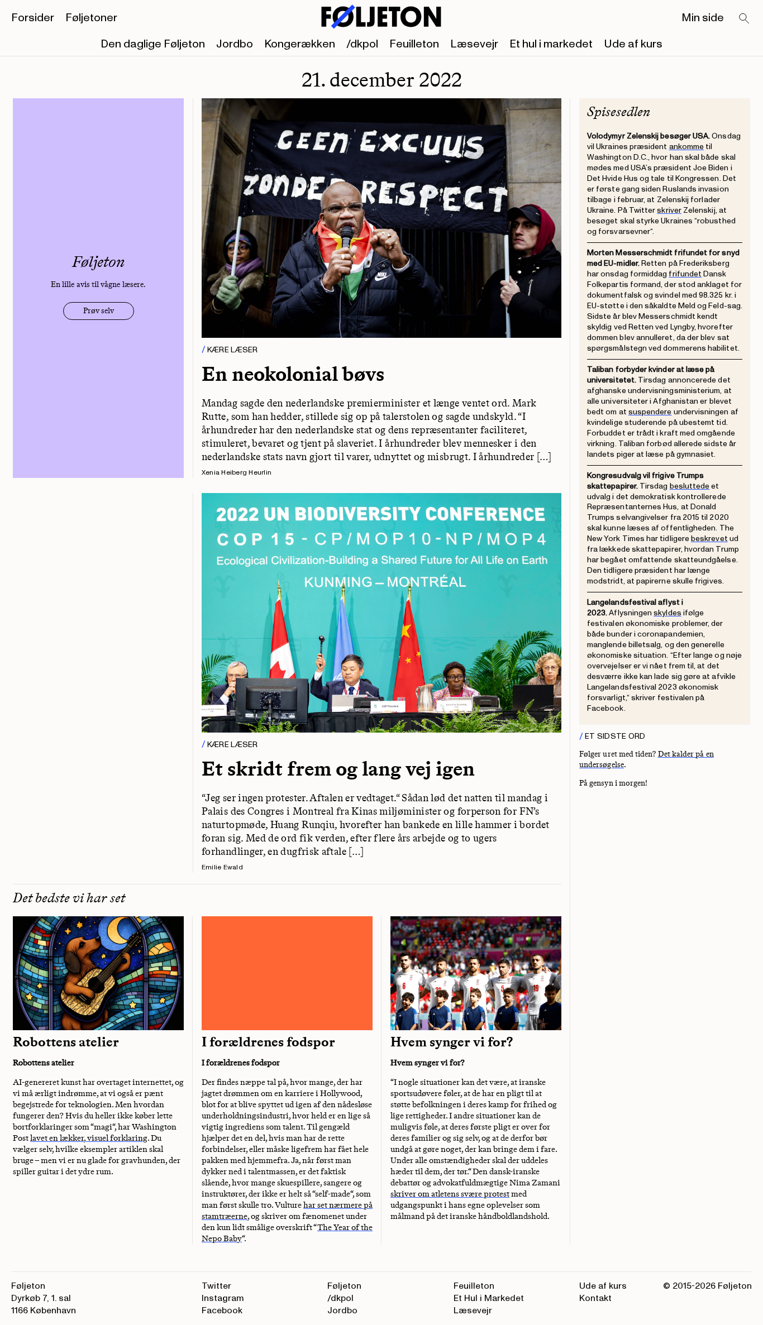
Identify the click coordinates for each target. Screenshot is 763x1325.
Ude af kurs (633, 44)
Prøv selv (98, 310)
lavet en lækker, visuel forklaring (88, 1138)
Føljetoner (91, 18)
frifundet (685, 274)
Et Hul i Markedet (489, 1298)
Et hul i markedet (551, 44)
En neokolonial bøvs (293, 374)
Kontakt (595, 1298)
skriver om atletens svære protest (449, 1194)
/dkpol (362, 44)
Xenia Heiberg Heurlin (236, 472)
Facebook (222, 1310)
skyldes (667, 613)
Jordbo (234, 44)
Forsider (32, 18)
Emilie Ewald (222, 867)
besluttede (690, 486)
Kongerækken (299, 44)
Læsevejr (474, 44)
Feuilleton (414, 44)
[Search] (744, 19)
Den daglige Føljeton (153, 44)
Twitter (216, 1286)
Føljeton (344, 1286)
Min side (702, 18)
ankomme (686, 146)
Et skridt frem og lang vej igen (338, 769)
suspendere (650, 411)
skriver (669, 210)
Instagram (223, 1298)
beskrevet (709, 538)
